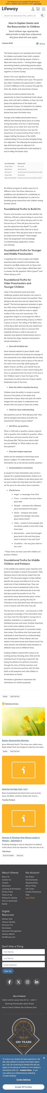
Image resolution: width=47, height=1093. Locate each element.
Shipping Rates (32, 882)
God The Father (8, 855)
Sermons (20, 855)
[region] (23, 1073)
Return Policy (31, 885)
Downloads (6, 928)
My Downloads (32, 879)
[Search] (41, 15)
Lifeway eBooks (8, 934)
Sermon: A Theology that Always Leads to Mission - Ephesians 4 (21, 839)
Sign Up (7, 970)
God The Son (14, 696)
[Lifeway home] (10, 9)
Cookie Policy (26, 1070)
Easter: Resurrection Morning (15, 740)
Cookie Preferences (33, 891)
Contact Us (6, 879)
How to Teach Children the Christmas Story (19, 1007)
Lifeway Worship (8, 922)
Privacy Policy (7, 891)
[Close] (44, 1058)
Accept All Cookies (23, 1087)
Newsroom (6, 885)
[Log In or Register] (33, 9)
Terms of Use (7, 894)
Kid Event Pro (7, 925)
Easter (5, 696)
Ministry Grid (7, 919)
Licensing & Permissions (11, 888)
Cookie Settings (23, 1079)
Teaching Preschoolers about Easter (19, 1003)
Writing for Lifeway (9, 897)
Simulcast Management (11, 931)
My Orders (30, 876)
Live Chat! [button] (30, 897)
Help (27, 894)
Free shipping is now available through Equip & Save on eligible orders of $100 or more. (23, 3)
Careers (5, 882)
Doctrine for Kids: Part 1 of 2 (15, 789)
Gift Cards (30, 888)
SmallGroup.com (8, 937)
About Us (5, 876)
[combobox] (23, 15)
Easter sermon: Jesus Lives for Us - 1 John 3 (19, 999)
